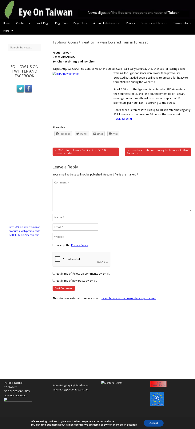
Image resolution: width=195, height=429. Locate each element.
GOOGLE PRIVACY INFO (17, 391)
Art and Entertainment (107, 23)
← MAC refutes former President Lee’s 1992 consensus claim (80, 151)
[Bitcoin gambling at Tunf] (18, 400)
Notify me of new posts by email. (76, 280)
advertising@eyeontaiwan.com (70, 389)
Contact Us (23, 23)
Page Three (80, 23)
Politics (130, 23)
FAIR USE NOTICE (13, 383)
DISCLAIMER (10, 387)
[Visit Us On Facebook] (28, 91)
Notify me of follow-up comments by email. (83, 273)
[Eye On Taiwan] (97, 9)
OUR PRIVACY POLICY (16, 395)
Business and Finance (154, 23)
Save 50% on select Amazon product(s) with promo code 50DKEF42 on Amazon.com (24, 231)
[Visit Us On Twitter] (20, 91)
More (6, 30)
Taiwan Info (180, 23)
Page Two (61, 23)
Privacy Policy (79, 245)
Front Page (42, 23)
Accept (153, 423)
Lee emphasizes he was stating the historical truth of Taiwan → (158, 151)
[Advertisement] (24, 164)
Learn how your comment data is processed (128, 298)
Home (6, 23)
